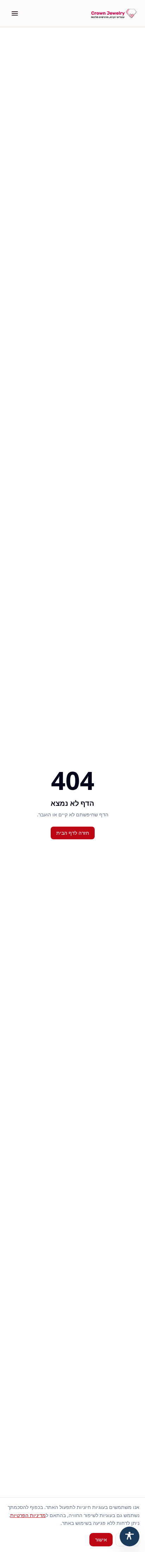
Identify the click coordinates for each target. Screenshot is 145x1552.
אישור (101, 1539)
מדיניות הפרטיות (28, 1515)
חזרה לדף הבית (72, 832)
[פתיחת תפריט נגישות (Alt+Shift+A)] (129, 1536)
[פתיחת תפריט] (15, 13)
